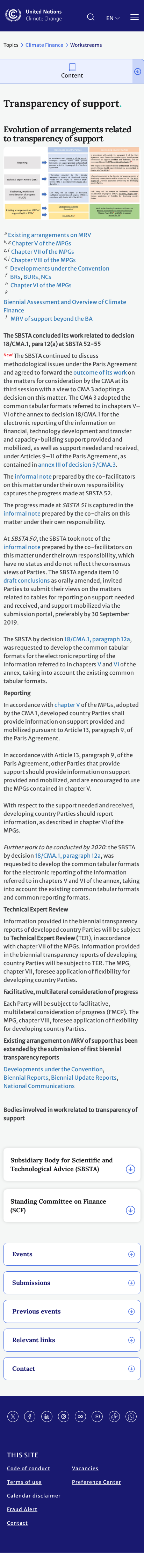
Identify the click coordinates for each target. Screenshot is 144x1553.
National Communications (39, 1085)
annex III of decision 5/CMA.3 (77, 464)
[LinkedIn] (46, 1416)
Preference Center (96, 1482)
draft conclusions (26, 580)
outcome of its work (100, 372)
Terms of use (24, 1482)
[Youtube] (97, 1416)
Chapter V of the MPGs (41, 243)
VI (116, 664)
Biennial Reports (25, 1077)
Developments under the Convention (59, 268)
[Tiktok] (114, 1416)
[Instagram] (63, 1416)
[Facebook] (29, 1416)
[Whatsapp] (131, 1416)
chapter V (67, 704)
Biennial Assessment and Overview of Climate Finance (64, 306)
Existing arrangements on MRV (49, 234)
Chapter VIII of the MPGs (43, 260)
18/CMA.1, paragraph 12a (97, 639)
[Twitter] (13, 1416)
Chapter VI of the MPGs (41, 285)
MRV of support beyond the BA (51, 318)
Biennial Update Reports (84, 1077)
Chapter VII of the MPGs (42, 251)
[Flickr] (80, 1416)
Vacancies (85, 1468)
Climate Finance (44, 45)
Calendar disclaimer (34, 1496)
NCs (46, 276)
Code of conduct (28, 1468)
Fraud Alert (22, 1509)
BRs (15, 276)
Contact (17, 1523)
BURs (30, 276)
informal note (33, 476)
